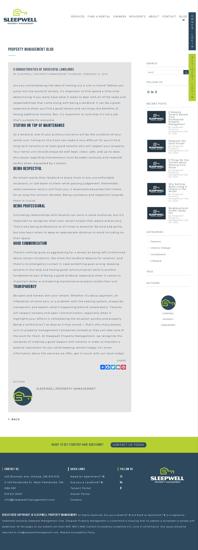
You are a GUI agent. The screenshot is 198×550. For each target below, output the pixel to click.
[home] (20, 16)
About (154, 16)
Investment (158, 254)
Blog (183, 16)
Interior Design (161, 247)
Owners (119, 16)
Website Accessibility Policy (77, 532)
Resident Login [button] (192, 77)
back (15, 419)
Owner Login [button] (192, 31)
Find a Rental (99, 16)
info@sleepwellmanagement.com (29, 499)
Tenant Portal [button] (80, 488)
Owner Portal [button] (80, 493)
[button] (149, 92)
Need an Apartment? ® (87, 476)
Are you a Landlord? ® (86, 482)
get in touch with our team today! (99, 353)
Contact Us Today (128, 444)
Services (78, 16)
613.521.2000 (13, 493)
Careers (156, 241)
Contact (169, 16)
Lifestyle (156, 260)
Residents (137, 16)
